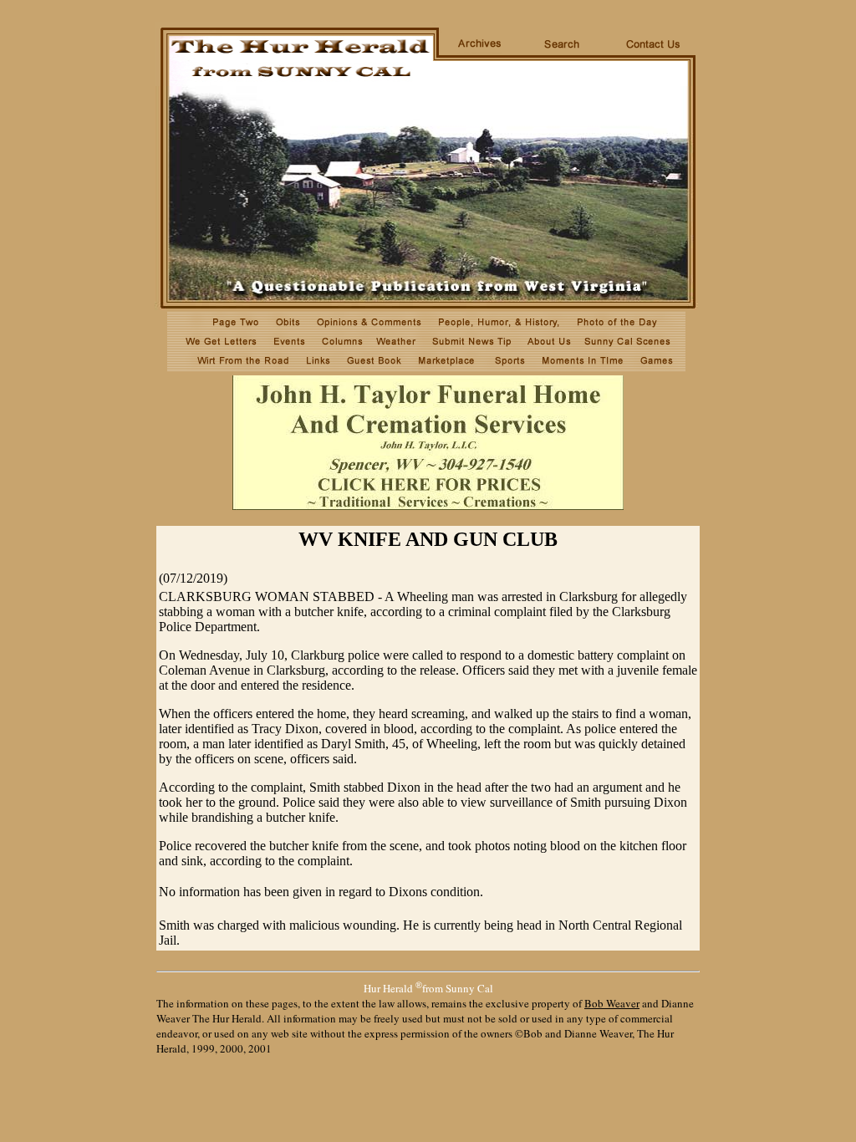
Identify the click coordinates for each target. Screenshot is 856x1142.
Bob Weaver (611, 1003)
